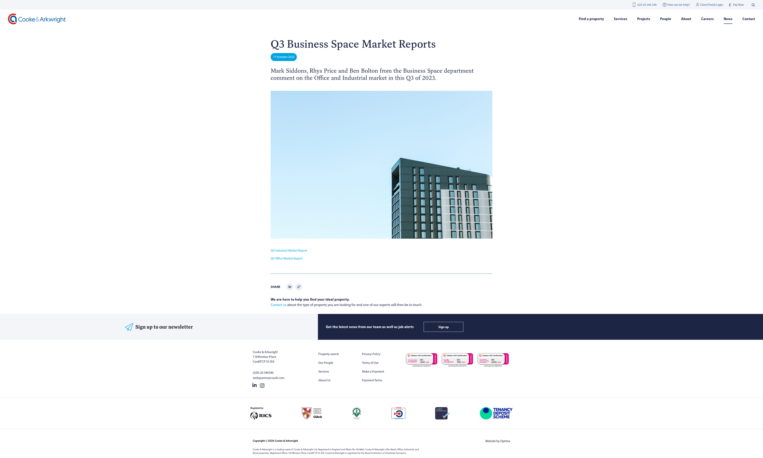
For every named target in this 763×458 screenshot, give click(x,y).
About (686, 18)
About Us (324, 380)
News (728, 18)
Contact (748, 18)
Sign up (443, 327)
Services (323, 371)
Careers (707, 18)
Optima (505, 441)
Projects (643, 18)
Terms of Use (370, 363)
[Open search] (753, 4)
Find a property (591, 18)
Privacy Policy (371, 354)
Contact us (279, 305)
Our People (325, 363)
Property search (328, 354)
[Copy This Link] (298, 286)
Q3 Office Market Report (286, 258)
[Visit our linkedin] (254, 384)
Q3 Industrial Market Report (289, 250)
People (665, 18)
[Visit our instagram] (262, 384)
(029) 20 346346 (263, 373)
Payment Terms (372, 380)
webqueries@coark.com (268, 378)
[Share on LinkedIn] (289, 286)
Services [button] (620, 18)
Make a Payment (373, 371)
